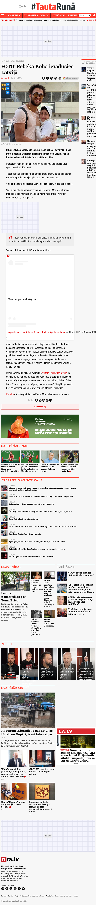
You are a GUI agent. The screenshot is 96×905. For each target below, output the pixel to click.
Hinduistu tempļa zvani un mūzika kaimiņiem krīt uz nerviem (80, 611)
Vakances (69, 896)
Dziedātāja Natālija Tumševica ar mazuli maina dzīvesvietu (37, 549)
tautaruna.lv (5, 78)
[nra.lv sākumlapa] (22, 6)
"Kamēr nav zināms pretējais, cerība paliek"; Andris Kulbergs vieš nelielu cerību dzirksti (13, 773)
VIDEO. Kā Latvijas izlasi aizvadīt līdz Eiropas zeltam (41, 771)
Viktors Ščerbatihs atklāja (54, 372)
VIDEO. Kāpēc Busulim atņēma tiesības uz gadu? (81, 573)
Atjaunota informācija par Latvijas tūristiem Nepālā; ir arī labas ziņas (27, 732)
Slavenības (14, 15)
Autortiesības (50, 896)
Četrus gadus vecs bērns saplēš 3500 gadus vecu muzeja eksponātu (40, 511)
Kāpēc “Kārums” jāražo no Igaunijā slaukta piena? (13, 804)
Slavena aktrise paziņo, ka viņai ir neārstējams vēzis (37, 586)
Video (7, 644)
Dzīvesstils (31, 15)
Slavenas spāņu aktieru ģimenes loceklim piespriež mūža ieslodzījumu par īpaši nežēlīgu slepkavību (42, 489)
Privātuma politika (25, 896)
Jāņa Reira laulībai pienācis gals (24, 519)
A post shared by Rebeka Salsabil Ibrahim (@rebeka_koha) (37, 332)
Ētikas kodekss (60, 896)
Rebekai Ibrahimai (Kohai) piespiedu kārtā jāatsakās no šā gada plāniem (29, 467)
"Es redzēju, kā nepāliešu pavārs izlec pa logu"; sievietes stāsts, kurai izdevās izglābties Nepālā (81, 588)
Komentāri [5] (40, 407)
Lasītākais (66, 567)
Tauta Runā (9, 61)
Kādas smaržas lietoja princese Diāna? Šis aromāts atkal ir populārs (36, 627)
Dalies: (31, 400)
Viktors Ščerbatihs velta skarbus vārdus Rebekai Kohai (50, 467)
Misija (16, 896)
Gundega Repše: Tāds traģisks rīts (25, 534)
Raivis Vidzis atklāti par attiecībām (49, 622)
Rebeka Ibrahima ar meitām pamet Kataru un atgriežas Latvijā (10, 467)
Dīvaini (44, 15)
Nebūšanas (58, 15)
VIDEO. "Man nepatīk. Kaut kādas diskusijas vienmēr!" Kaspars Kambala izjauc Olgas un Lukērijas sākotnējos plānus (49, 593)
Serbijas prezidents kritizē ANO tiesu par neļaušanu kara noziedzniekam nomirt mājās (40, 807)
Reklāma (11, 896)
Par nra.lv (4, 896)
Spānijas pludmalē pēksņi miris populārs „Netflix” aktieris (37, 541)
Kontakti (76, 896)
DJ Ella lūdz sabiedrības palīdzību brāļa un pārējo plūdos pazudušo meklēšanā (80, 600)
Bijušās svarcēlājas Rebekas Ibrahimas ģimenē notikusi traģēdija (69, 467)
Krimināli (74, 15)
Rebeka (10, 394)
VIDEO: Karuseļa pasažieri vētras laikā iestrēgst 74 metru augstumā (41, 496)
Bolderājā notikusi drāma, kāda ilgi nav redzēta (31, 504)
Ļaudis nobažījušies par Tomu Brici (13, 596)
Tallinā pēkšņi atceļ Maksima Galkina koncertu (31, 556)
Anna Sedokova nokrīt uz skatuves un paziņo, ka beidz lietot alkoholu (42, 526)
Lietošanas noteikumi (38, 896)
